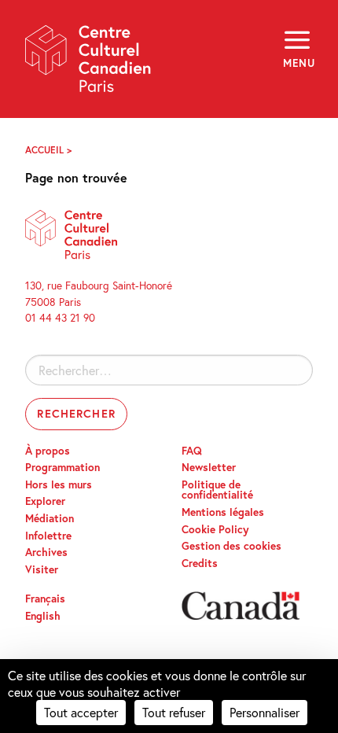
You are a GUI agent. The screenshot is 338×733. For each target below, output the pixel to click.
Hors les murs (58, 484)
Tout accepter (81, 712)
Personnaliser (264, 712)
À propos (47, 451)
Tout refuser (173, 712)
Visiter (41, 569)
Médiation (49, 518)
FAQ (192, 451)
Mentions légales (223, 512)
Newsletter (209, 467)
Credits (200, 563)
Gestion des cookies (231, 546)
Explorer (45, 501)
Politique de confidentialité (217, 490)
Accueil (44, 150)
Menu (298, 63)
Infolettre (48, 536)
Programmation (62, 467)
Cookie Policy (215, 529)
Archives (46, 552)
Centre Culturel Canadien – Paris (88, 64)
